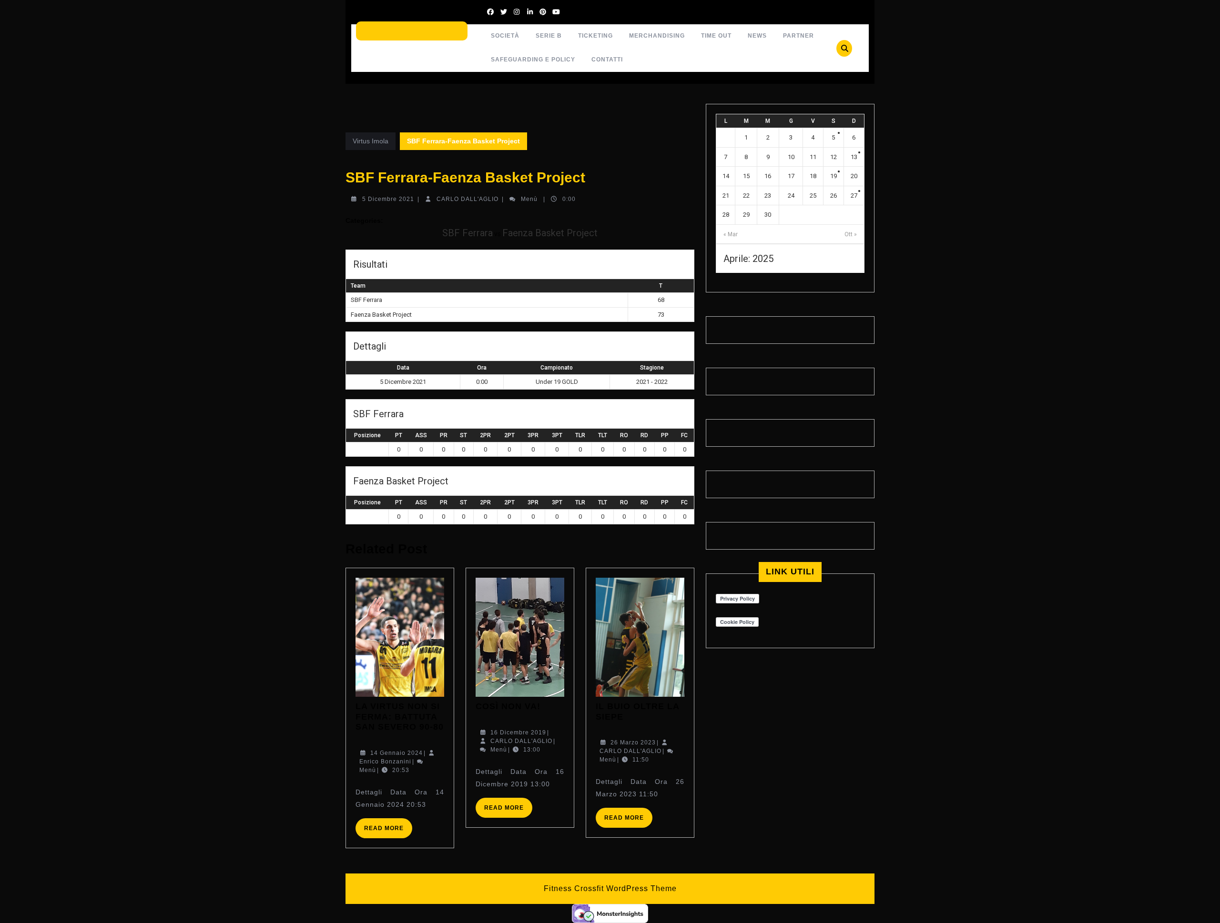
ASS (421, 435)
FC (684, 435)
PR (443, 435)
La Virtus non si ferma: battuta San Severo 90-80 (400, 717)
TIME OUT (716, 35)
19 (833, 176)
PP (665, 435)
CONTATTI (607, 59)
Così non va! (508, 706)
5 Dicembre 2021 (388, 199)
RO (624, 435)
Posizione (367, 435)
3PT (557, 435)
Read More (388, 831)
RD (644, 435)
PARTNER (798, 35)
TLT (602, 435)
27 (854, 195)
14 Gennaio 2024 (396, 753)
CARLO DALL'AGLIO (467, 199)
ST (463, 435)
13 (854, 157)
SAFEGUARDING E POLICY (533, 59)
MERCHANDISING (657, 35)
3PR (533, 435)
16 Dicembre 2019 (518, 732)
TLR (580, 435)
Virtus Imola (370, 141)
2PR (485, 435)
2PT (509, 435)
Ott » (850, 234)
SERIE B (549, 35)
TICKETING (595, 35)
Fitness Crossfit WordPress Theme (610, 888)
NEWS (757, 35)
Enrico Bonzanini (385, 761)
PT (398, 435)
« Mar (730, 234)
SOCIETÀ (505, 35)
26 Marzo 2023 (633, 742)
